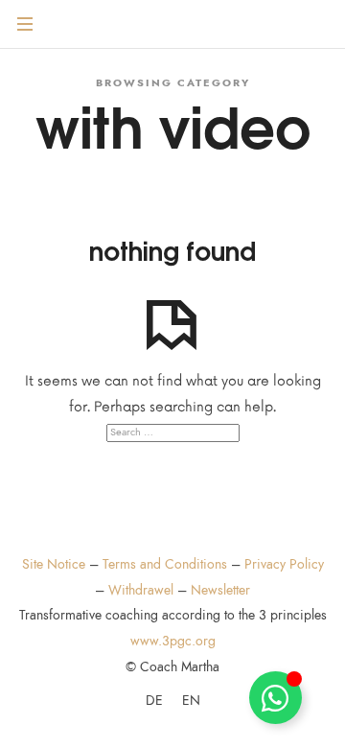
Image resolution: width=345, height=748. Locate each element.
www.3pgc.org (173, 641)
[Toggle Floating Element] (275, 697)
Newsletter (220, 590)
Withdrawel (140, 590)
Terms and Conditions (165, 564)
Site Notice (53, 564)
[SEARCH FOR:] (172, 433)
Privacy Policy (284, 564)
